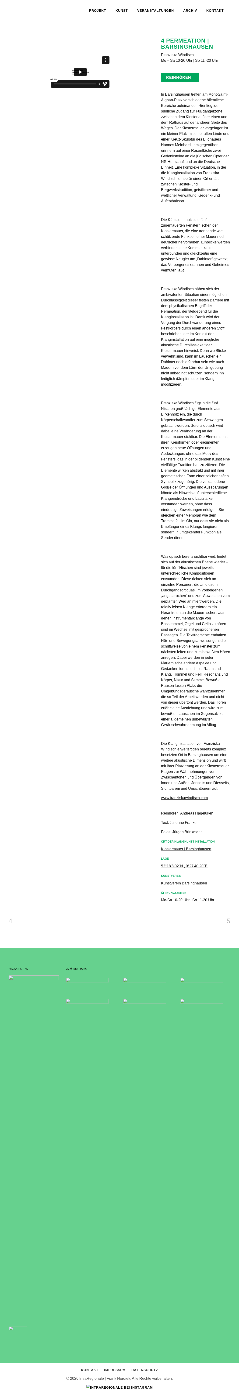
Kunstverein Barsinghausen (184, 883)
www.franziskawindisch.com (184, 798)
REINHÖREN (178, 78)
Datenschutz (144, 1370)
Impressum (115, 1370)
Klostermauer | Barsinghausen (186, 849)
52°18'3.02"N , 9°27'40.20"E (184, 866)
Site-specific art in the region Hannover (38, 25)
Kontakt (89, 1370)
